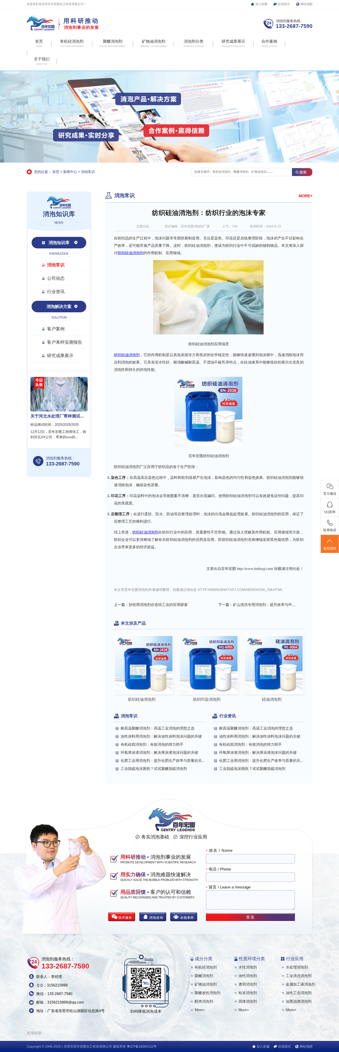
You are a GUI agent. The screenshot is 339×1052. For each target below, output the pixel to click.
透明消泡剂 (247, 984)
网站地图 (306, 4)
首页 (55, 172)
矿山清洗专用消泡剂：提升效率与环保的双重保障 (265, 605)
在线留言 (284, 4)
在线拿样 (187, 917)
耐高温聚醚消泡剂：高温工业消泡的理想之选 (157, 728)
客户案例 (56, 328)
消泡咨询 (156, 917)
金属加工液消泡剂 (300, 984)
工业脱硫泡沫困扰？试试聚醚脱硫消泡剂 (154, 769)
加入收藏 (261, 4)
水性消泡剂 (247, 967)
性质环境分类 (252, 958)
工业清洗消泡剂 (299, 976)
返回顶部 (329, 548)
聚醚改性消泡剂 (207, 993)
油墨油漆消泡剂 (299, 1001)
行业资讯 (56, 291)
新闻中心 (70, 172)
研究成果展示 (60, 355)
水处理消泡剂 (297, 967)
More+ (200, 1010)
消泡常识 (88, 172)
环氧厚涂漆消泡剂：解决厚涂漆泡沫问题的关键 (159, 752)
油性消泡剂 (247, 976)
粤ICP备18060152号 (142, 1046)
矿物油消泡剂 (206, 984)
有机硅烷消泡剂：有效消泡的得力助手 (152, 744)
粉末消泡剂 (247, 993)
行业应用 (294, 958)
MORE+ (305, 196)
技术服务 (125, 917)
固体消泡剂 (247, 1001)
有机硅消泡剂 (206, 967)
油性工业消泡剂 (299, 993)
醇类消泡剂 (204, 1001)
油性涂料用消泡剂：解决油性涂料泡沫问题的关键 (161, 736)
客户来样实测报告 (64, 342)
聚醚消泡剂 (204, 976)
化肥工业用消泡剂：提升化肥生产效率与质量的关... (163, 761)
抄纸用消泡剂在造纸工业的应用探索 (158, 605)
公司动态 (56, 278)
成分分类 (203, 958)
